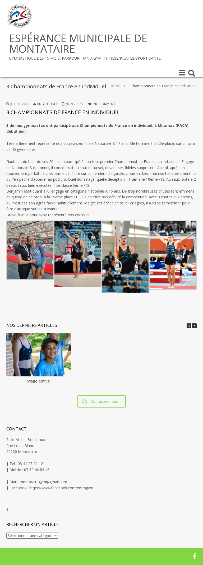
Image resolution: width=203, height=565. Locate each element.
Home (114, 85)
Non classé (75, 104)
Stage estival (38, 381)
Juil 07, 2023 (19, 104)
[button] (194, 325)
